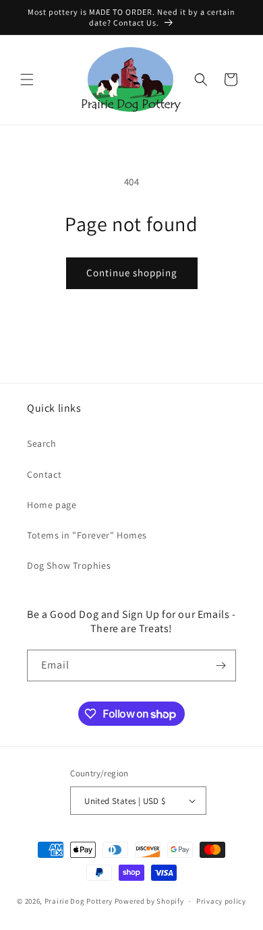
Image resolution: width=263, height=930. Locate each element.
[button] (27, 79)
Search (42, 443)
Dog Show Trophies (69, 565)
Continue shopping (131, 272)
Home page (51, 505)
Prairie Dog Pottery (79, 901)
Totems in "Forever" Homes (87, 535)
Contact (44, 474)
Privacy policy (221, 901)
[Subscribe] (220, 665)
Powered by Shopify (149, 901)
